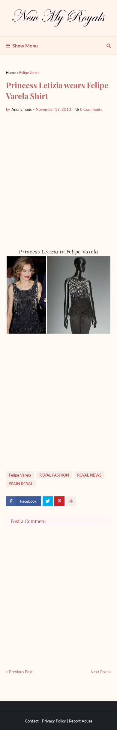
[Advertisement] (58, 180)
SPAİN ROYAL (21, 483)
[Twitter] (48, 501)
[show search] (108, 46)
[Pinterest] (59, 501)
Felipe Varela (29, 72)
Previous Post (21, 671)
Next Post (99, 671)
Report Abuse (80, 721)
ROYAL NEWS (89, 475)
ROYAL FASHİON (54, 475)
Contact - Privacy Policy (45, 721)
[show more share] (71, 501)
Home (11, 72)
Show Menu (25, 45)
